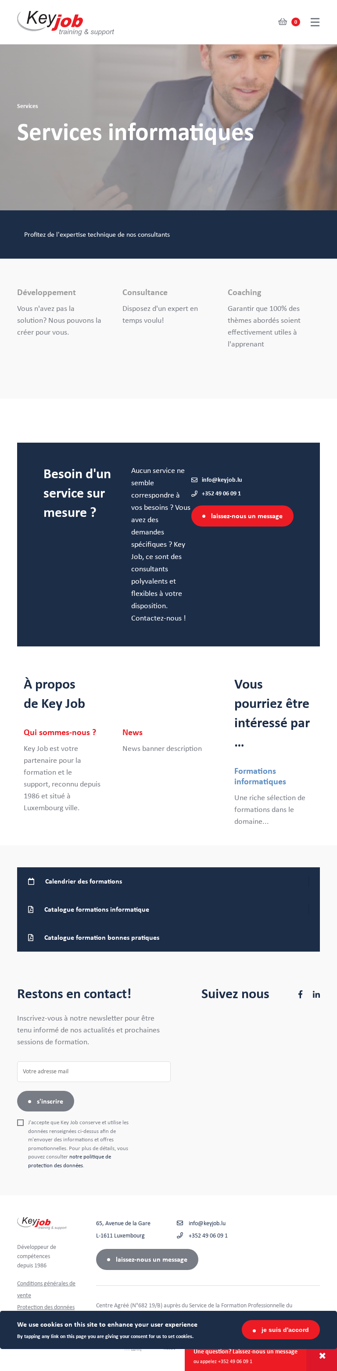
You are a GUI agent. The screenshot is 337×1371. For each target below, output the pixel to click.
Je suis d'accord (285, 1329)
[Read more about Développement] (63, 313)
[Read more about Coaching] (273, 319)
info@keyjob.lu (222, 480)
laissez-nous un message (151, 1259)
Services (27, 106)
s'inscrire (50, 1101)
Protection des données (46, 1307)
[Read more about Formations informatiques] (274, 796)
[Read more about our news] (165, 741)
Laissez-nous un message (247, 516)
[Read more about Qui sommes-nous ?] (66, 771)
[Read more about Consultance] (168, 307)
